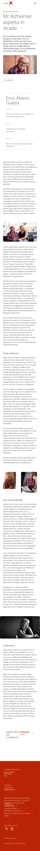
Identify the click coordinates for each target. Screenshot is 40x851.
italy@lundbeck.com (9, 790)
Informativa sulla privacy (12, 811)
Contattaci (7, 803)
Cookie (6, 815)
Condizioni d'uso (9, 806)
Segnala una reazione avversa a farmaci (17, 813)
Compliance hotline (10, 808)
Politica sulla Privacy (9, 838)
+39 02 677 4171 (9, 788)
